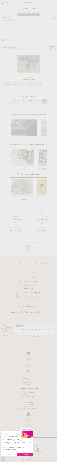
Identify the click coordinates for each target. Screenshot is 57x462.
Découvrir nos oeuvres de (26, 100)
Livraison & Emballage (28, 396)
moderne (22, 82)
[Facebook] (25, 289)
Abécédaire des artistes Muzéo (28, 260)
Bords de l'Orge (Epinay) (24, 139)
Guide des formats (28, 393)
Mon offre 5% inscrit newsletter (28, 408)
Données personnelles (29, 460)
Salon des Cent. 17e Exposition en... (44, 169)
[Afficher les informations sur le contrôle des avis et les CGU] (11, 333)
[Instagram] (27, 289)
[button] (3, 459)
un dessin (11, 82)
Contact (29, 458)
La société (28, 381)
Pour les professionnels (28, 382)
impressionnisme (38, 82)
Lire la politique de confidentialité (9, 449)
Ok (39, 296)
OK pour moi (25, 454)
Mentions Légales (29, 456)
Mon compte (28, 406)
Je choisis (9, 454)
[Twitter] (32, 289)
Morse (22, 169)
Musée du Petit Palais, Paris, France (33, 84)
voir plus (49, 329)
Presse (28, 384)
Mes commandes (28, 405)
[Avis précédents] (14, 329)
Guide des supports (28, 391)
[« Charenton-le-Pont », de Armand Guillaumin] (28, 248)
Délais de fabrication (28, 394)
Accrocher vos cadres (28, 398)
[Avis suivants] (56, 329)
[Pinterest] (29, 289)
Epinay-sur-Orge (22, 199)
